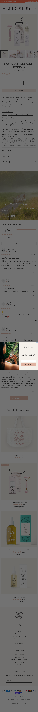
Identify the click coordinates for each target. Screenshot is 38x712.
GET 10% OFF (28, 364)
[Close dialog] (37, 342)
